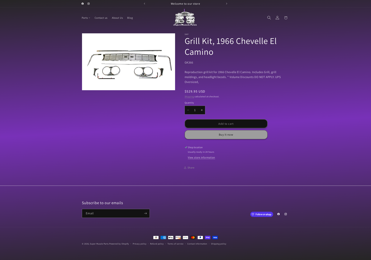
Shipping (189, 96)
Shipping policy (218, 243)
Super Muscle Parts (99, 243)
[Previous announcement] (144, 3)
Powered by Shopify (119, 243)
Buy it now (226, 135)
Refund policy (157, 243)
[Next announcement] (226, 3)
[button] (269, 18)
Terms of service (176, 243)
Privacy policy (140, 243)
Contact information (197, 243)
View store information (201, 157)
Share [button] (191, 167)
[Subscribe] (145, 213)
